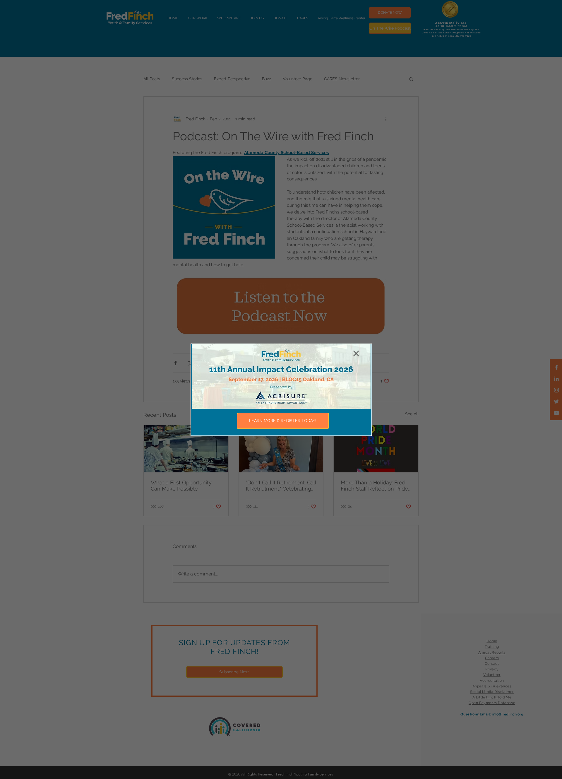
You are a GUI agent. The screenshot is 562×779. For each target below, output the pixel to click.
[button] (356, 353)
